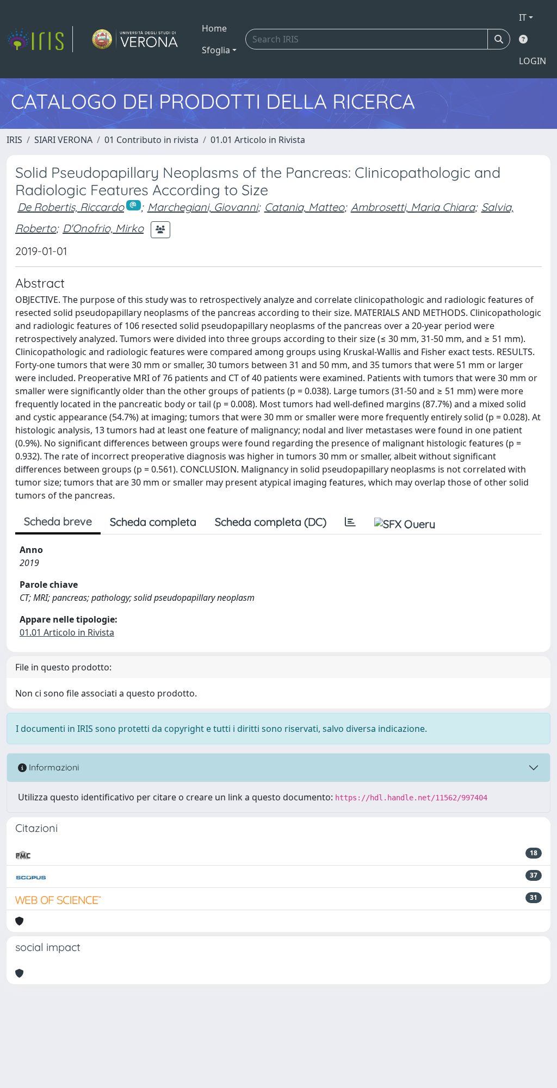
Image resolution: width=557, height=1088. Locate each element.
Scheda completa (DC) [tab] (270, 522)
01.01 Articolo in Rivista (258, 140)
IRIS (14, 140)
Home (214, 28)
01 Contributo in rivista (151, 140)
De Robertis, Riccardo (70, 207)
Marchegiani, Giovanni (202, 207)
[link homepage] (40, 39)
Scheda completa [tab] (153, 522)
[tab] (350, 522)
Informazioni (53, 767)
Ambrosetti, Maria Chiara (413, 207)
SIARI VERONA (63, 140)
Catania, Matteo (304, 207)
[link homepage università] (135, 39)
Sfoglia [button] (216, 50)
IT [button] (523, 17)
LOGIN (532, 61)
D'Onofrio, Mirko (103, 228)
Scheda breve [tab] (58, 521)
